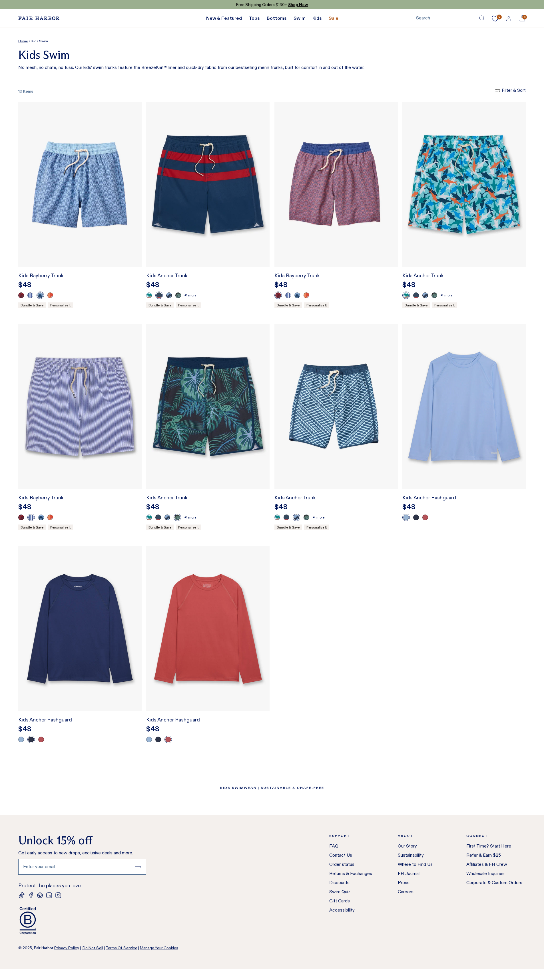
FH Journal (408, 873)
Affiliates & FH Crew (486, 864)
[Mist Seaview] (169, 295)
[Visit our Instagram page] (58, 895)
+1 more (190, 295)
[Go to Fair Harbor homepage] (38, 18)
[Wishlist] (495, 18)
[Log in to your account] (508, 18)
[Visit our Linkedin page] (49, 895)
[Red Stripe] (159, 295)
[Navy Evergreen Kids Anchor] (178, 295)
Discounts (339, 882)
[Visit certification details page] (82, 921)
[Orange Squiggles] (50, 295)
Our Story (407, 846)
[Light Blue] (406, 517)
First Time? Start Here (488, 846)
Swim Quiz (339, 891)
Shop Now (298, 4)
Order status (341, 864)
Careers (405, 891)
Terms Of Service (121, 947)
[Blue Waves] (40, 295)
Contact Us (340, 855)
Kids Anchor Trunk (167, 275)
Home (23, 41)
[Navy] (416, 517)
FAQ (333, 846)
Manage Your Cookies (159, 947)
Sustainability (411, 855)
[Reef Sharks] (149, 295)
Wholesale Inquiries (485, 873)
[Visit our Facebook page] (30, 895)
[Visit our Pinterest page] (40, 895)
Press (403, 882)
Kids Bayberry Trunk (41, 275)
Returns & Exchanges (350, 873)
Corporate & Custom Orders (494, 882)
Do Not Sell (92, 947)
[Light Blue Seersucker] (30, 295)
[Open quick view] (131, 252)
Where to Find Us (415, 864)
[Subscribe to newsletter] (138, 867)
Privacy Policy (66, 947)
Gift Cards (339, 901)
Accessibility (342, 910)
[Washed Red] (425, 517)
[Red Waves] (21, 295)
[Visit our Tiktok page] (21, 895)
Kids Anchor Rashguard (429, 498)
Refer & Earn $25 (483, 855)
